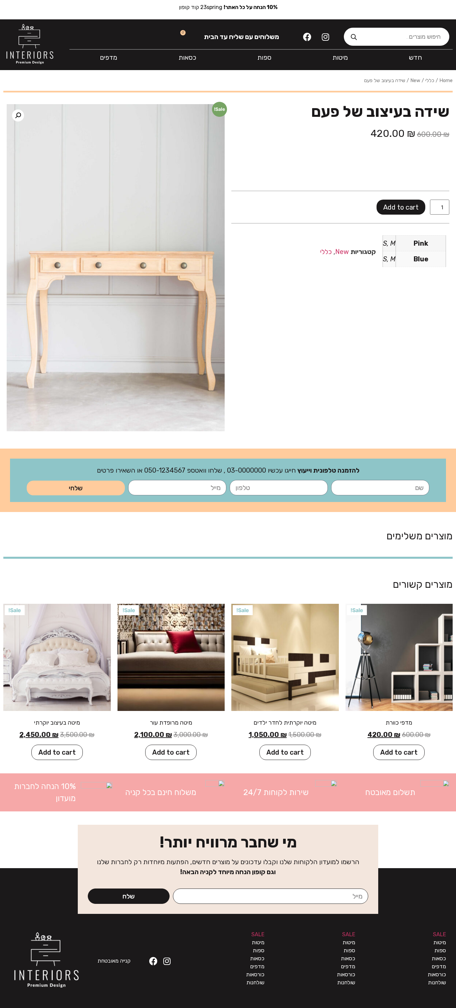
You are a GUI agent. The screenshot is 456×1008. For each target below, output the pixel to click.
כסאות (187, 57)
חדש (415, 57)
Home (446, 80)
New (415, 80)
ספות (264, 57)
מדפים (108, 57)
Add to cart (401, 207)
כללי (429, 80)
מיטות (340, 57)
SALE (439, 934)
